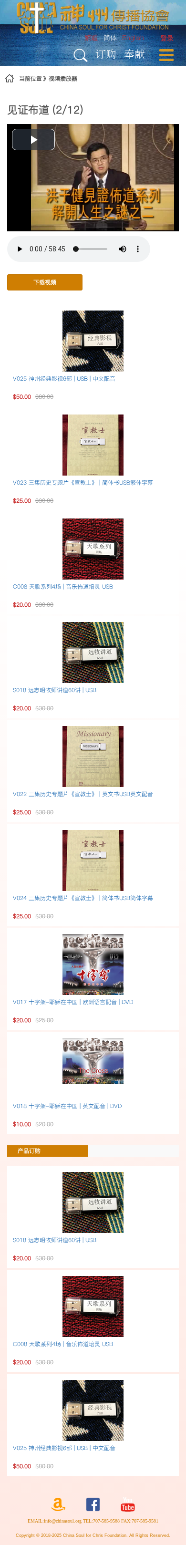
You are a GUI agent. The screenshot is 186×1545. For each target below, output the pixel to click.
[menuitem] (167, 38)
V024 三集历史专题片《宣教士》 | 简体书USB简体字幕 (83, 898)
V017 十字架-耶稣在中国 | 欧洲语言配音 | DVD (73, 1002)
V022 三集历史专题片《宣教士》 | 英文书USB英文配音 (83, 794)
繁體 (91, 37)
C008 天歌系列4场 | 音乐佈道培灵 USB (63, 586)
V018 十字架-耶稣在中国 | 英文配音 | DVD (67, 1106)
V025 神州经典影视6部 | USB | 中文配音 (64, 378)
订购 (105, 54)
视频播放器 (63, 78)
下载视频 (44, 282)
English (133, 37)
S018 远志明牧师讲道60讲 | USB (54, 690)
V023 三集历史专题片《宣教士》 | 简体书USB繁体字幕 (83, 482)
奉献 (134, 54)
